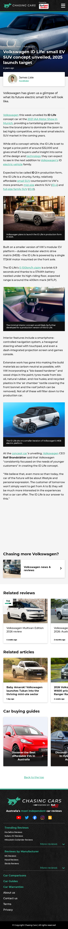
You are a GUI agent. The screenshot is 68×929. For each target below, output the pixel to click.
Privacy (8, 909)
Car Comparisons (14, 875)
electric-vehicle (13, 164)
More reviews (49, 844)
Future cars (29, 46)
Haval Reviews (11, 860)
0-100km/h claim (30, 267)
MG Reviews (10, 856)
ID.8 (31, 189)
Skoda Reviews (12, 863)
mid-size (29, 185)
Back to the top (34, 777)
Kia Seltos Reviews (13, 832)
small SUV (23, 180)
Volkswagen (11, 115)
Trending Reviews (17, 827)
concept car (19, 453)
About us (9, 892)
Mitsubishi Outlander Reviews (19, 840)
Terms (7, 904)
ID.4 (54, 185)
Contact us (10, 898)
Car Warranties (13, 886)
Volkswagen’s (49, 160)
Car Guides (10, 881)
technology (33, 156)
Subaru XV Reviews (14, 836)
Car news (16, 46)
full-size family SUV (15, 189)
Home (6, 46)
